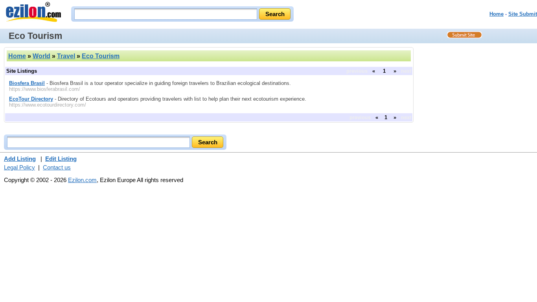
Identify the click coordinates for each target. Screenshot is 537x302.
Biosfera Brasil (27, 83)
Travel (66, 56)
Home (496, 14)
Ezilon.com (82, 180)
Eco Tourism (101, 56)
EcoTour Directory (31, 99)
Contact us (57, 167)
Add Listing (20, 158)
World (41, 56)
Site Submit (522, 14)
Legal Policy (19, 167)
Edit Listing (61, 158)
